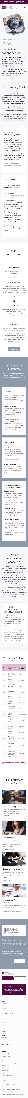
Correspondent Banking (7, 1075)
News (3, 1018)
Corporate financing (11, 869)
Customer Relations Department (9, 1046)
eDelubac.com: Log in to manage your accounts (14, 2)
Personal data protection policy (8, 1094)
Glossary (4, 1031)
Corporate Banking (17, 38)
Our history (4, 1005)
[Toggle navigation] (24, 7)
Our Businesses (8, 38)
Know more (7, 992)
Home (3, 38)
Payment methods (11, 838)
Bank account (6, 818)
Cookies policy (19, 1094)
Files (3, 1026)
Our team (7, 961)
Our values (4, 1008)
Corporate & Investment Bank (8, 1073)
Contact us (7, 978)
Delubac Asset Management (8, 1078)
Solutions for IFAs (5, 1053)
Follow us (19, 978)
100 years (4, 1010)
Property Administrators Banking (9, 1063)
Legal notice (4, 1086)
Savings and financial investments (12, 901)
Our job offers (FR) (6, 1040)
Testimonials (4, 1037)
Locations (4, 1022)
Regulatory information (7, 1091)
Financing (5, 880)
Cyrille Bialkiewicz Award (7, 1013)
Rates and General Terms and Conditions (11, 1089)
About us (4, 1003)
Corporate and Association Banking (9, 1068)
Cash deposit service (6, 1056)
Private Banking (5, 1065)
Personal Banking (5, 1070)
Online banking (9, 807)
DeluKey (3, 1080)
